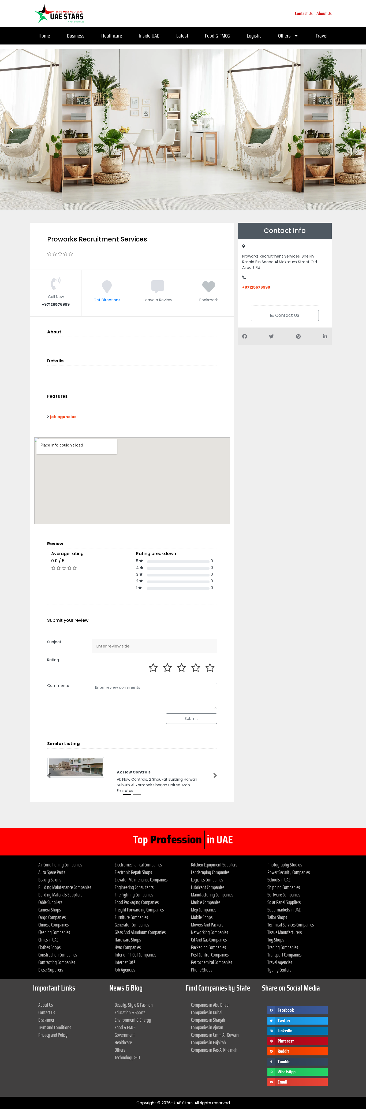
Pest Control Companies (210, 954)
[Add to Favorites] (208, 291)
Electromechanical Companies (138, 864)
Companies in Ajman (207, 1027)
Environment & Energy (133, 1020)
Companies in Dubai (206, 1012)
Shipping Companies (283, 887)
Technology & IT (127, 1057)
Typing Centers (279, 969)
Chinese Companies (53, 924)
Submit (191, 718)
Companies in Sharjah (208, 1020)
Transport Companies (284, 954)
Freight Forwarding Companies (139, 909)
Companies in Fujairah (208, 1042)
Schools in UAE (278, 879)
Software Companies (283, 894)
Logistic (254, 35)
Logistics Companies (207, 879)
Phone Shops (201, 969)
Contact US (286, 315)
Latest (182, 35)
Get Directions (107, 300)
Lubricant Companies (207, 887)
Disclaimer (46, 1020)
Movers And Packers (207, 924)
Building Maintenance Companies (64, 887)
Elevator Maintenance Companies (141, 879)
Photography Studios (284, 864)
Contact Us (304, 13)
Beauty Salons (49, 879)
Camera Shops (49, 909)
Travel (321, 35)
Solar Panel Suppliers (284, 902)
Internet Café (125, 962)
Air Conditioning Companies (60, 864)
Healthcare (111, 35)
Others (284, 35)
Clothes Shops (49, 947)
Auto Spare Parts (51, 872)
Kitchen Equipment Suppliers (214, 864)
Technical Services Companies (290, 924)
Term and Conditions (54, 1027)
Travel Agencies (279, 962)
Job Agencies (125, 969)
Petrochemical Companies (211, 962)
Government (125, 1035)
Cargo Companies (52, 917)
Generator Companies (132, 924)
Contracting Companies (56, 962)
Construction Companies (57, 954)
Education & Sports (130, 1012)
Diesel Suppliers (50, 969)
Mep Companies (203, 909)
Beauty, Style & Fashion (134, 1004)
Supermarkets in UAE (284, 909)
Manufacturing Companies (212, 894)
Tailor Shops (277, 917)
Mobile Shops (201, 917)
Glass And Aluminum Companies (140, 932)
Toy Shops (275, 939)
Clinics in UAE (48, 939)
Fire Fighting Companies (134, 894)
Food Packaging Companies (137, 902)
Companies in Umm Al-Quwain (215, 1035)
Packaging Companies (208, 947)
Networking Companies (209, 932)
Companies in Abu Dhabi (210, 1004)
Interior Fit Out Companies (135, 954)
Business (75, 35)
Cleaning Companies (54, 932)
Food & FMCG (217, 35)
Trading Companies (282, 947)
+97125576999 (256, 287)
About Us (324, 13)
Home (44, 35)
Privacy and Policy (53, 1035)
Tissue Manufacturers (284, 932)
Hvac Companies (128, 947)
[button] (49, 775)
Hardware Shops (128, 939)
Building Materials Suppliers (60, 894)
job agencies (63, 416)
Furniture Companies (131, 917)
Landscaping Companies (210, 872)
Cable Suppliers (50, 902)
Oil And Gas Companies (209, 939)
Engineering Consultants (134, 887)
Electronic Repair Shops (133, 872)
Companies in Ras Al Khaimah (214, 1050)
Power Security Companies (288, 872)
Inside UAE (149, 35)
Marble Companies (205, 902)
